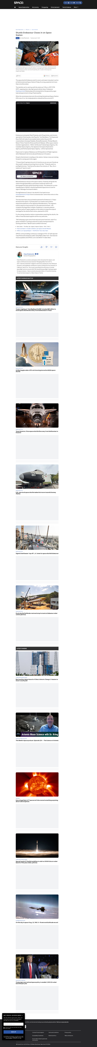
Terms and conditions (53, 1032)
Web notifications (69, 1035)
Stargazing (45, 7)
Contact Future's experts (38, 1032)
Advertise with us (52, 1035)
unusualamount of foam (23, 194)
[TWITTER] (35, 254)
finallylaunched (20, 91)
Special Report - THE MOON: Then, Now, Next (32, 230)
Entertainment (55, 7)
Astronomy (35, 7)
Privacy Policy (15, 1037)
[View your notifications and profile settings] (74, 2)
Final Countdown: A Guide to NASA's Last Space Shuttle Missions (34, 228)
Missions (28, 29)
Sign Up (13, 1032)
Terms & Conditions (9, 1038)
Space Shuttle (35, 29)
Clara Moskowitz (25, 38)
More (75, 7)
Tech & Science (66, 7)
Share (19, 75)
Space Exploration (24, 7)
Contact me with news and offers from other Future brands (13, 1028)
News (17, 38)
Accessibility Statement (37, 1035)
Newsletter (55, 75)
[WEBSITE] (37, 254)
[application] (37, 117)
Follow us (48, 75)
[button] (78, 2)
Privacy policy (68, 1032)
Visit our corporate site (62, 1022)
